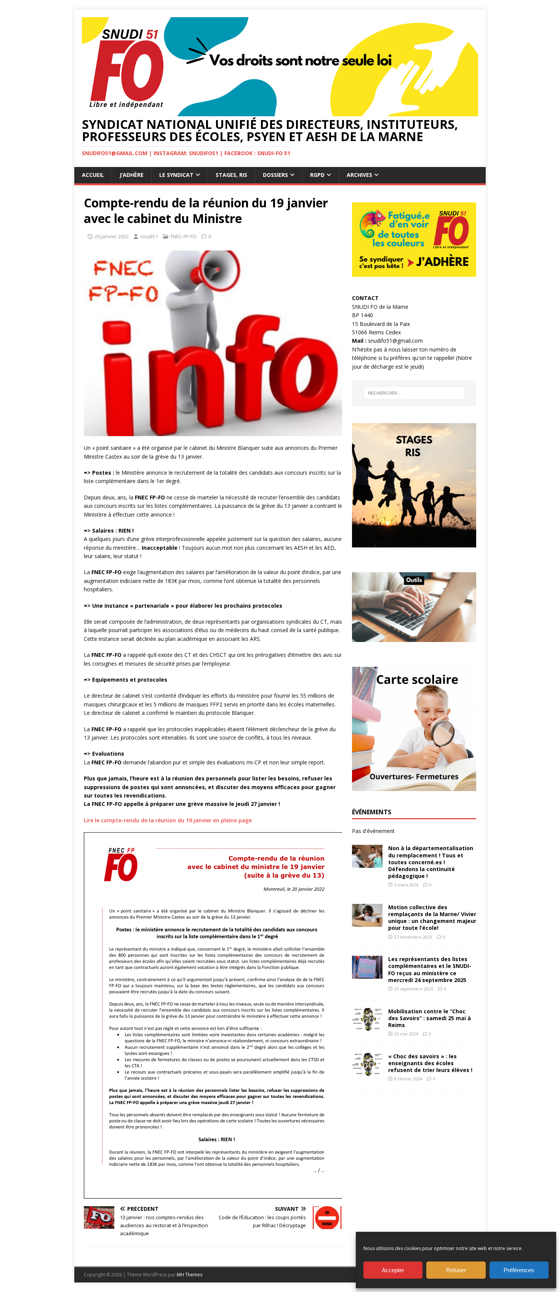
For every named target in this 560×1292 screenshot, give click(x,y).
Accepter (393, 1270)
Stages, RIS (231, 174)
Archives (359, 174)
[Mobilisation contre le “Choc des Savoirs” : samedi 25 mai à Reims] (367, 1026)
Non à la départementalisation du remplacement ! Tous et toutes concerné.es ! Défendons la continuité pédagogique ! (430, 862)
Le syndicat (176, 174)
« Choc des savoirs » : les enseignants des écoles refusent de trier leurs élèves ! (430, 1063)
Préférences (519, 1270)
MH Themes (189, 1274)
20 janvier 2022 (111, 236)
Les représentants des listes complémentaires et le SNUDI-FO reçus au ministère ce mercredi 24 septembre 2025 (429, 969)
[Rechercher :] (414, 393)
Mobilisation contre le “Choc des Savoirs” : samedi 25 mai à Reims (429, 1018)
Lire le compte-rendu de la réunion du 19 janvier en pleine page (168, 820)
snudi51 (149, 236)
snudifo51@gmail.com (395, 340)
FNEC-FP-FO (184, 236)
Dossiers (275, 174)
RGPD (317, 174)
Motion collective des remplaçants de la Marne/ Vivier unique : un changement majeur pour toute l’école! (432, 918)
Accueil (93, 174)
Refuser (456, 1270)
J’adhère (132, 174)
